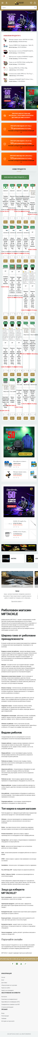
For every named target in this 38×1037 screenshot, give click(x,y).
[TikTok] (25, 963)
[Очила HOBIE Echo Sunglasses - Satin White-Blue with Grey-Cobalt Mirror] (6, 46)
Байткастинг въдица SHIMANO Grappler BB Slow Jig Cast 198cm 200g (21, 56)
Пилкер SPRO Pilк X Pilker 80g (18, 68)
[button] (5, 222)
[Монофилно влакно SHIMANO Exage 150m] (8, 464)
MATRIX (13, 558)
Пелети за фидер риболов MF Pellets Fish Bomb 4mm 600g (18, 356)
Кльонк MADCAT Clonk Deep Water (32, 206)
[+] (8, 218)
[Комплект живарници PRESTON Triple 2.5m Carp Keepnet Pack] (5, 380)
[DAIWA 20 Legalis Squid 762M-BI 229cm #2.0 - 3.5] (8, 524)
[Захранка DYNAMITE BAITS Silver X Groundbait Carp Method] (6, 80)
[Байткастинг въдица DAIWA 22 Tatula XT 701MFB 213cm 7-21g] (34, 534)
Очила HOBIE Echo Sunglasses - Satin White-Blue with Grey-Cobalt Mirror (21, 45)
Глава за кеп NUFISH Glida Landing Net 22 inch (21, 62)
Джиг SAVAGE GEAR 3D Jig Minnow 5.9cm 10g (19, 243)
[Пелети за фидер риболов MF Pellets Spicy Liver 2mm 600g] (32, 267)
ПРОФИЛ (4, 1009)
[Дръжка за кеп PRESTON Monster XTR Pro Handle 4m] (26, 324)
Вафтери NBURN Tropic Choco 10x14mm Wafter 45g (32, 395)
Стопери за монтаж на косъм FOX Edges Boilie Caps (19, 397)
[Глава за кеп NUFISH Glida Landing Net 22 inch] (6, 63)
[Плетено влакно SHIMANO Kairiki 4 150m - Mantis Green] (34, 464)
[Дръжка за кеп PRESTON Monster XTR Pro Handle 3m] (32, 324)
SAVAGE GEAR (7, 232)
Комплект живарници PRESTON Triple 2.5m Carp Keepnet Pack (5, 402)
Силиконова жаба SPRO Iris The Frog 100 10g (21, 73)
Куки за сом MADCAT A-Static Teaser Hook (12, 200)
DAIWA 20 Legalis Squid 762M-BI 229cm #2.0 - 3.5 (20, 521)
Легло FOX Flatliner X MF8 (12, 399)
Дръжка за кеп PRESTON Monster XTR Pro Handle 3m (32, 345)
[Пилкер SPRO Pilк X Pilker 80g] (6, 69)
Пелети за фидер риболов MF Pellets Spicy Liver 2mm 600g (32, 299)
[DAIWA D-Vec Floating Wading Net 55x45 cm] (8, 534)
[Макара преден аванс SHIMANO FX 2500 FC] (8, 475)
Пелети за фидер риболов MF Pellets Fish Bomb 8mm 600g (5, 356)
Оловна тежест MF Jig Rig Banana (5, 280)
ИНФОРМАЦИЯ (6, 973)
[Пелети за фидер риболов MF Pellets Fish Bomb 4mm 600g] (19, 324)
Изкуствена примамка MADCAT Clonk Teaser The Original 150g (25, 201)
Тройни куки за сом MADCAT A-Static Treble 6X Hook (5, 201)
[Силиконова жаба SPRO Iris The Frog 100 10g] (6, 75)
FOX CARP (12, 391)
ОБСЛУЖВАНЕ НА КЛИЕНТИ (10, 993)
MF (32, 232)
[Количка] (35, 3)
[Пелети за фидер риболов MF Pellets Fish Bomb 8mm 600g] (5, 324)
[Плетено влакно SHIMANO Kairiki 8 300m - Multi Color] (34, 475)
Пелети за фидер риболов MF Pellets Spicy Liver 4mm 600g (25, 299)
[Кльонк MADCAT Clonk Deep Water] (32, 186)
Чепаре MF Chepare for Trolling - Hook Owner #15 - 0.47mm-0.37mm (19, 284)
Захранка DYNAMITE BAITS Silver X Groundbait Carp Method (21, 79)
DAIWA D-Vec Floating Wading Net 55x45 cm (20, 532)
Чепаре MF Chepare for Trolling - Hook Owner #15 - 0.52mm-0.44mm (12, 284)
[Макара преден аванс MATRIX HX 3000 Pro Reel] (6, 41)
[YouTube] (21, 963)
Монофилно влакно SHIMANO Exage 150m (20, 461)
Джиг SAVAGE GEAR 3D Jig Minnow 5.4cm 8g (25, 243)
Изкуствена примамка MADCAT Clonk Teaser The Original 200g (19, 201)
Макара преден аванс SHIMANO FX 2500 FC (20, 472)
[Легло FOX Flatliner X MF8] (12, 380)
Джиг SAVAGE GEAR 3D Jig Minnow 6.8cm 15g (12, 243)
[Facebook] (12, 963)
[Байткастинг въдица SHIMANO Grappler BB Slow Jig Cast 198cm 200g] (6, 58)
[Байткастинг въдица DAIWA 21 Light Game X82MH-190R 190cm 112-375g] (34, 524)
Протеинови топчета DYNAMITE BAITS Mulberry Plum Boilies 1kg (21, 51)
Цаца (17, 591)
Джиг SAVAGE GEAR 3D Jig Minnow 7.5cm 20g (5, 243)
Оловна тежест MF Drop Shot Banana (32, 242)
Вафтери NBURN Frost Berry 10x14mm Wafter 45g (26, 395)
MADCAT (5, 190)
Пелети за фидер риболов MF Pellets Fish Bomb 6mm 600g (12, 356)
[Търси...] (35, 7)
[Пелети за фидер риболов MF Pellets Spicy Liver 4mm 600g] (26, 267)
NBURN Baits (27, 384)
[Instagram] (17, 963)
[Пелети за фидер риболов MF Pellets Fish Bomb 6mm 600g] (12, 324)
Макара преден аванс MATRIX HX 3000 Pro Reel (21, 39)
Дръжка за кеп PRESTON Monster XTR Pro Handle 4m (26, 345)
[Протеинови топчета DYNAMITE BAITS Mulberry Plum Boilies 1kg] (6, 52)
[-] (4, 218)
